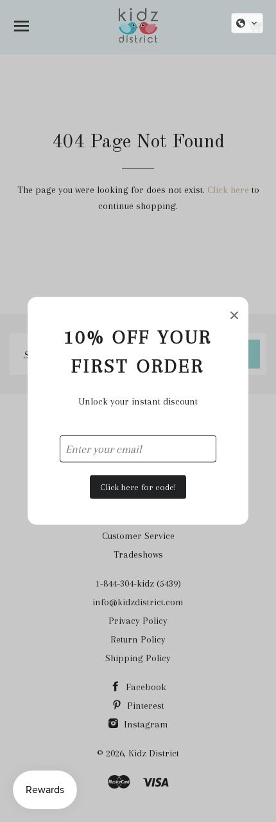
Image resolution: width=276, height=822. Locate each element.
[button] (247, 23)
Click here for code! (138, 486)
